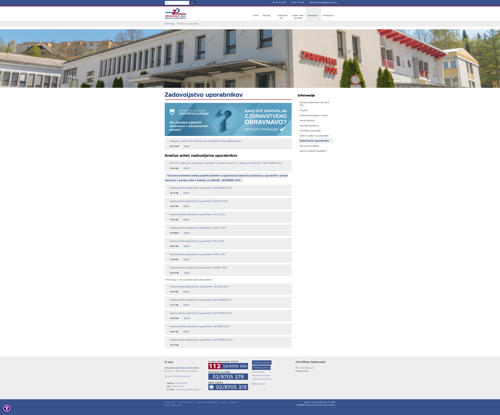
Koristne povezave (309, 145)
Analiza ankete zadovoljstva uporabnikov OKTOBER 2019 (199, 326)
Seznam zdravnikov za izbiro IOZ (314, 104)
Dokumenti (185, 376)
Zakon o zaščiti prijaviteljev (314, 135)
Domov (256, 15)
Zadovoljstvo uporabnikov (314, 140)
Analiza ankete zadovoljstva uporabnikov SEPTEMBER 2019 (200, 339)
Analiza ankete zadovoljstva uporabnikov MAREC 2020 (198, 267)
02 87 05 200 (279, 2)
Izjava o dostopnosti (173, 405)
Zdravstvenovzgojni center (314, 115)
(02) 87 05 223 (177, 386)
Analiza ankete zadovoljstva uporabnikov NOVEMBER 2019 (200, 313)
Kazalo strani (170, 402)
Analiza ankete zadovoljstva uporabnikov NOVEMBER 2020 (200, 187)
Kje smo (168, 376)
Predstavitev (328, 15)
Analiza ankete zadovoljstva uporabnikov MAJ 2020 (196, 241)
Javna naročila (307, 120)
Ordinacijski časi (282, 16)
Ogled (186, 146)
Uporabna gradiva (309, 125)
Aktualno (266, 15)
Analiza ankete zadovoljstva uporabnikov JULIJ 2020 (197, 214)
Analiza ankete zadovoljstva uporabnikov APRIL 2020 (197, 254)
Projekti (304, 110)
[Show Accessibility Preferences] (7, 408)
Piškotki (224, 402)
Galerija (176, 376)
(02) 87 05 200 (181, 383)
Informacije (313, 15)
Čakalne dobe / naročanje (298, 16)
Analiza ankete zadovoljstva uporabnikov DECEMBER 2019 (200, 299)
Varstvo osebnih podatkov (313, 150)
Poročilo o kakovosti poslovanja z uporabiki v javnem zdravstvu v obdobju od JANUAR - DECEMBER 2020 (225, 163)
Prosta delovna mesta (261, 379)
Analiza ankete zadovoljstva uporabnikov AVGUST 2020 (198, 201)
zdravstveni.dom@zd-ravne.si (323, 2)
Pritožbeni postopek (310, 130)
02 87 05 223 (297, 2)
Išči (192, 3)
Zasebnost (233, 402)
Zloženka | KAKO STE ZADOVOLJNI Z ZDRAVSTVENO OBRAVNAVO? (205, 141)
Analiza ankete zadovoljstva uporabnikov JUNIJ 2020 (197, 227)
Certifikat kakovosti (186, 402)
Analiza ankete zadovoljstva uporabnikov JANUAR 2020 (199, 286)
